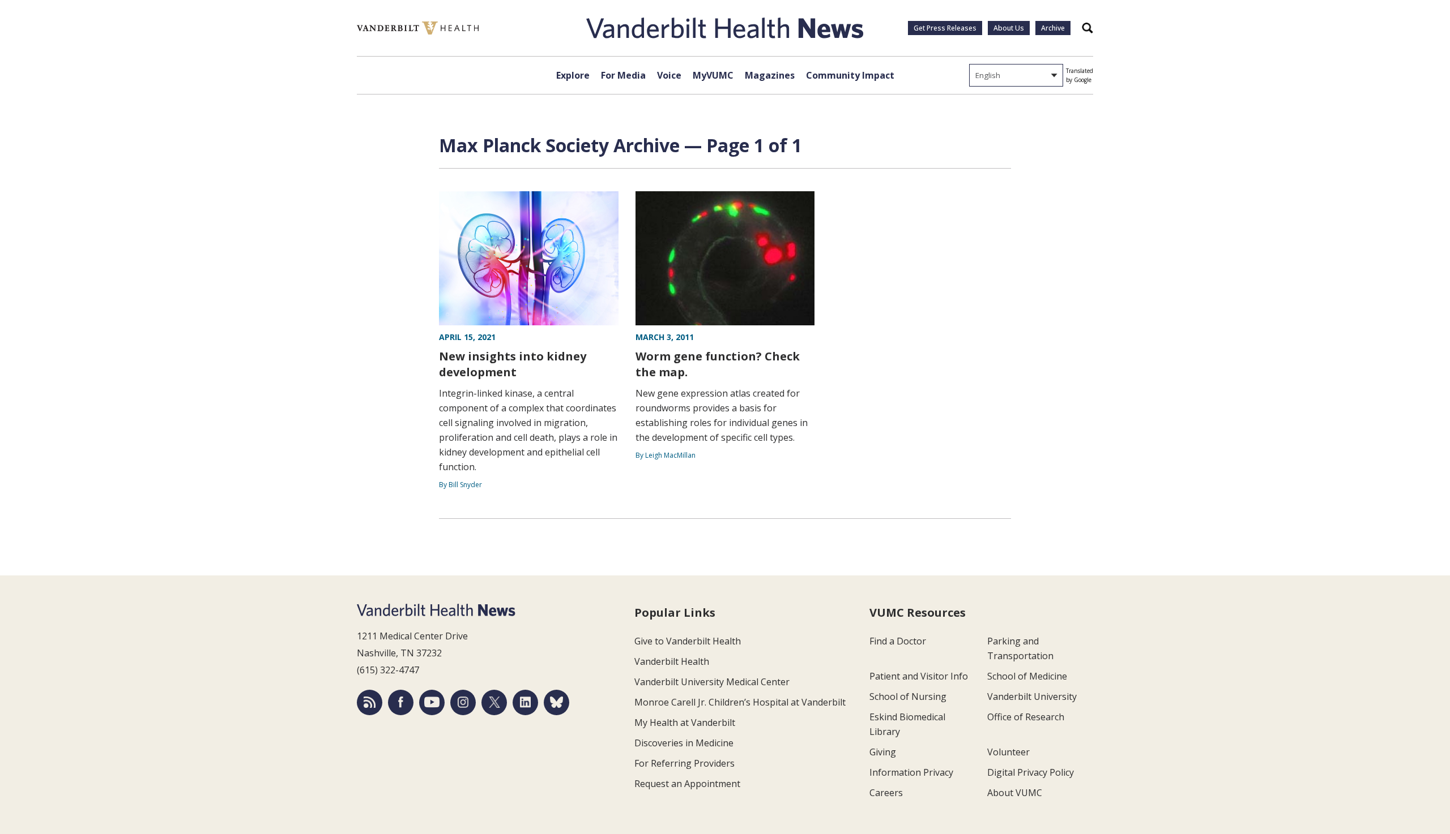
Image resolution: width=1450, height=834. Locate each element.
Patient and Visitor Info (918, 676)
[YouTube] (432, 702)
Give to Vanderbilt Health (687, 641)
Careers (886, 792)
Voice (669, 75)
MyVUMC (713, 75)
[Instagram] (463, 702)
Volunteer (1008, 752)
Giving (882, 752)
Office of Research (1025, 717)
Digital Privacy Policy (1030, 772)
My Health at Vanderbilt (684, 722)
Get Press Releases (945, 28)
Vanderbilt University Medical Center (712, 682)
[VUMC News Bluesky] (556, 702)
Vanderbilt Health (671, 661)
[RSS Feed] (369, 702)
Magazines (770, 75)
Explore (573, 75)
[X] (494, 702)
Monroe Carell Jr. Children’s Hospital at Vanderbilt (740, 702)
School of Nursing (907, 696)
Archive (1053, 28)
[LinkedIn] (525, 702)
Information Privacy (911, 772)
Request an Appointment (687, 783)
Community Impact (850, 75)
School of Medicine (1027, 676)
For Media (623, 75)
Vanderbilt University (1032, 696)
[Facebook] (400, 702)
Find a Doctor (897, 641)
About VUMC (1014, 792)
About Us (1008, 28)
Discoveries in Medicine (683, 743)
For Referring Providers (684, 763)
